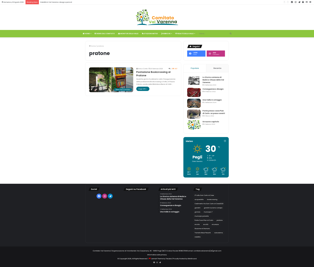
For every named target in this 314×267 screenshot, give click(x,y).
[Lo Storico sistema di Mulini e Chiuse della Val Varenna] (194, 80)
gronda (197, 212)
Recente (217, 68)
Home (87, 33)
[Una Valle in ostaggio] (194, 103)
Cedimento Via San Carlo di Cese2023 (209, 204)
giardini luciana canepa (213, 208)
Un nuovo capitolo (211, 121)
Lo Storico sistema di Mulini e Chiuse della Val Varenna (213, 80)
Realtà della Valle (185, 33)
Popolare (195, 68)
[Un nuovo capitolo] (194, 125)
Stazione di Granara (202, 229)
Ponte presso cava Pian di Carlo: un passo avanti (214, 112)
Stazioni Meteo (151, 33)
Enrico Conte (143, 69)
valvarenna (218, 233)
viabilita (198, 237)
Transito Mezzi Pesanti (203, 233)
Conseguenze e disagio (213, 89)
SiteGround (192, 258)
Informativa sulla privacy (157, 255)
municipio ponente (202, 216)
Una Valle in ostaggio (212, 100)
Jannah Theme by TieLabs (161, 258)
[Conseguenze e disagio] (194, 92)
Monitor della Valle (129, 33)
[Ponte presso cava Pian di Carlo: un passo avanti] (194, 114)
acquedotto (199, 199)
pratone (219, 220)
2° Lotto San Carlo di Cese (204, 195)
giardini (197, 208)
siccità (205, 224)
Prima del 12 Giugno (45, 2)
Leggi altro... (143, 89)
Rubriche (166, 33)
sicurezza (215, 224)
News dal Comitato (105, 33)
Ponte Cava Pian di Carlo (204, 220)
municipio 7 (208, 212)
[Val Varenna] (157, 17)
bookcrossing (212, 199)
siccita (197, 224)
